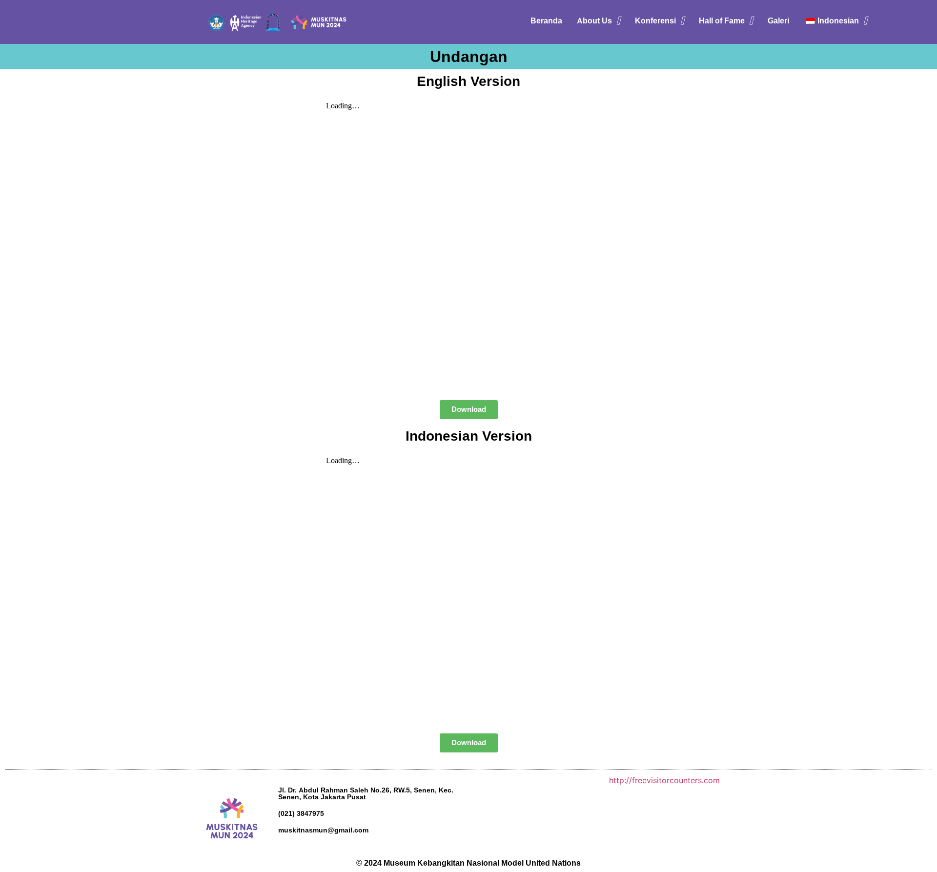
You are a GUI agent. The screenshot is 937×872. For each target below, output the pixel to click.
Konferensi (655, 20)
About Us (594, 20)
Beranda (546, 20)
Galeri (778, 20)
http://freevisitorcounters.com (664, 780)
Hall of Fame (722, 20)
